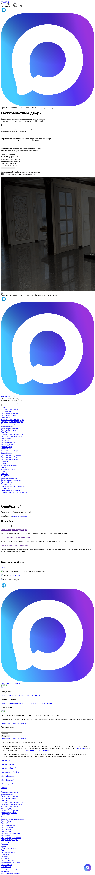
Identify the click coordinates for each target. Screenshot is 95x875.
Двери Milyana (6, 449)
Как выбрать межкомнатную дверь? (15, 545)
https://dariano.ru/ (7, 780)
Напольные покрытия (9, 413)
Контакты (5, 488)
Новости (22, 695)
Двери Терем (6, 438)
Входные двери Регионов (11, 455)
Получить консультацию (10, 490)
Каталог (4, 407)
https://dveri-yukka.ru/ (9, 764)
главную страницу (19, 516)
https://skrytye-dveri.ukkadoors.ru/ (13, 784)
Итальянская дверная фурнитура (14, 530)
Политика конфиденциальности (13, 723)
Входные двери (7, 411)
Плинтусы (5, 472)
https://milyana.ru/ (7, 776)
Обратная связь (36, 703)
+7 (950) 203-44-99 (8, 2)
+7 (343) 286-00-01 (27, 750)
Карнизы (4, 474)
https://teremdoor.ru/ (8, 768)
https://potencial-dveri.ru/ (10, 772)
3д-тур (3, 567)
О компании (6, 484)
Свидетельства (7, 703)
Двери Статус (6, 447)
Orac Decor (5, 418)
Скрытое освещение (9, 478)
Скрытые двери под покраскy (12, 422)
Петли (3, 467)
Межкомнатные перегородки (12, 420)
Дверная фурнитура (9, 415)
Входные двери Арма (9, 459)
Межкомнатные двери (9, 409)
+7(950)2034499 (80, 748)
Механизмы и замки (9, 465)
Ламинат (4, 461)
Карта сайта (47, 703)
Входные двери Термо (9, 457)
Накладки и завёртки (9, 470)
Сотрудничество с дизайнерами (13, 486)
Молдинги (5, 476)
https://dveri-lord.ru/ (8, 760)
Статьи (29, 695)
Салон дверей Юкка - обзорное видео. (16, 538)
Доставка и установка (9, 695)
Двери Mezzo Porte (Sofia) (11, 451)
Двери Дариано (7, 445)
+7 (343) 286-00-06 (43, 750)
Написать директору (21, 703)
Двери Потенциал (8, 443)
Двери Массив (6, 453)
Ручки (3, 463)
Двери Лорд (5, 440)
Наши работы (6, 482)
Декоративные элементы (11, 480)
